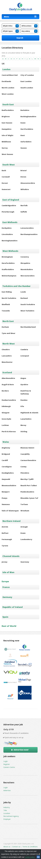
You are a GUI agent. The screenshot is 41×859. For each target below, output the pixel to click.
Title (5, 810)
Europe (5, 581)
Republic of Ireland (13, 607)
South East (8, 104)
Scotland (7, 372)
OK (38, 857)
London (6, 69)
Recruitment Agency (11, 816)
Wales (6, 441)
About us (7, 846)
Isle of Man (8, 572)
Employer (7, 819)
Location (6, 813)
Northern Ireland (11, 521)
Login (5, 761)
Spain (5, 616)
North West (9, 343)
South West (9, 164)
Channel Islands (11, 556)
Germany (7, 597)
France (6, 587)
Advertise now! (21, 750)
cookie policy (30, 857)
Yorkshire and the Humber (17, 286)
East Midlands (10, 222)
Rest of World (9, 626)
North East (8, 321)
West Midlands (10, 251)
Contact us (16, 846)
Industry (6, 807)
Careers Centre (9, 767)
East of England (11, 199)
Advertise (7, 790)
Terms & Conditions (30, 846)
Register (6, 764)
